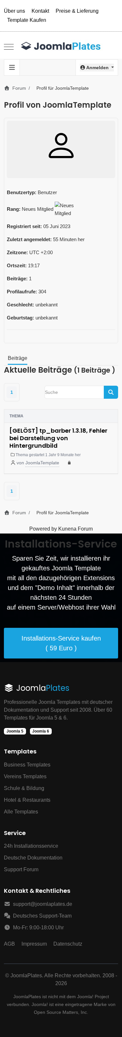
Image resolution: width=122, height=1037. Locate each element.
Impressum (34, 944)
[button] (97, 67)
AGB (9, 944)
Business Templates (27, 764)
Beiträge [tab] (17, 358)
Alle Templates (21, 811)
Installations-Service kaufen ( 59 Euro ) (61, 643)
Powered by (43, 529)
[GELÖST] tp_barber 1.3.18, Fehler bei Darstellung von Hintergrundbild (58, 438)
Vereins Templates (25, 776)
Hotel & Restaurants (27, 800)
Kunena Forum (75, 529)
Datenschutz (67, 944)
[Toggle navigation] (12, 67)
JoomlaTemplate (42, 462)
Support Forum (21, 869)
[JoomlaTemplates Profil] (61, 145)
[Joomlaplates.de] (61, 46)
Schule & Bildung (24, 788)
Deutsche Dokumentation (33, 857)
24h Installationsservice (31, 846)
